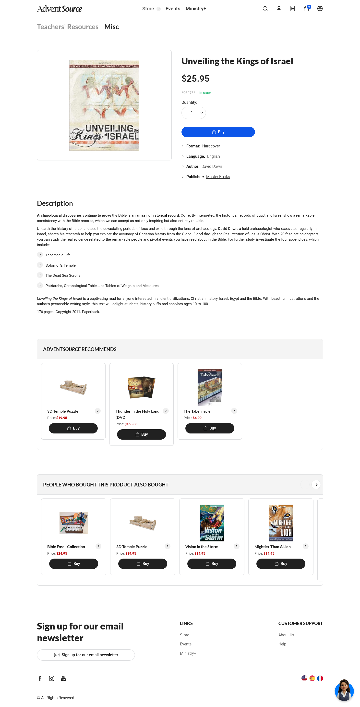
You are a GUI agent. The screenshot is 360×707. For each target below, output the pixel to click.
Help (282, 644)
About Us (286, 635)
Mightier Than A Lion (272, 546)
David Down (212, 166)
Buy (221, 132)
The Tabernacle (197, 411)
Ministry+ (196, 9)
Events (173, 9)
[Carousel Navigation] (179, 484)
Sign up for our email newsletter (90, 655)
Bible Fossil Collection (66, 546)
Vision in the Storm (201, 546)
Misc (111, 26)
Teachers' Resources (67, 26)
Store (148, 9)
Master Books (218, 176)
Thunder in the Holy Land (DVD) (137, 414)
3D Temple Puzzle (62, 411)
